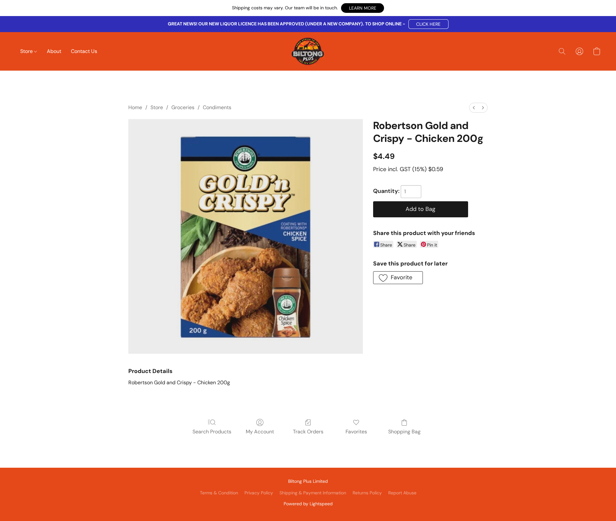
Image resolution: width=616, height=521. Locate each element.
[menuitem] (473, 107)
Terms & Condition (219, 493)
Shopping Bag (404, 431)
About (54, 51)
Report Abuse (402, 493)
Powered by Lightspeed (308, 504)
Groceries (182, 107)
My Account (260, 431)
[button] (362, 8)
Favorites (356, 431)
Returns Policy (367, 493)
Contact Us (84, 51)
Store (27, 51)
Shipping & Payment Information (312, 493)
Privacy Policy (258, 493)
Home (135, 107)
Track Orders (308, 431)
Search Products (212, 431)
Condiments (217, 107)
